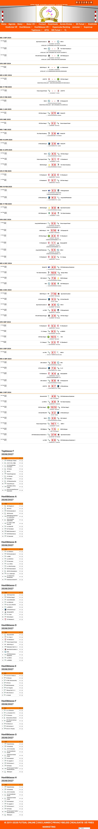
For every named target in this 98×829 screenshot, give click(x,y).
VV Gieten (9, 469)
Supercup (88, 27)
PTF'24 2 (8, 683)
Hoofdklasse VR (41, 27)
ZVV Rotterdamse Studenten (11, 654)
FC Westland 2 (10, 639)
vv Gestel (8, 695)
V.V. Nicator (10, 476)
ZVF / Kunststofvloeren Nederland (12, 490)
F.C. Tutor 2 (10, 637)
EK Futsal (80, 24)
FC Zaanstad (10, 536)
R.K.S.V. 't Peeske (10, 728)
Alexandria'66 (10, 634)
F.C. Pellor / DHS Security (11, 523)
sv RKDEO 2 (10, 607)
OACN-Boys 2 (10, 644)
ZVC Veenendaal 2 (11, 568)
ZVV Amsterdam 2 (11, 554)
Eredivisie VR (11, 27)
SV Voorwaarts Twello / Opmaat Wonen (12, 768)
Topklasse (35, 30)
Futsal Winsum (10, 483)
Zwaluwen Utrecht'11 (12, 579)
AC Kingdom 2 (10, 506)
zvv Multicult (10, 602)
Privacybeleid (61, 822)
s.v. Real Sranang (11, 566)
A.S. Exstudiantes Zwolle (11, 751)
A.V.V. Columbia (11, 748)
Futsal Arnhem (10, 744)
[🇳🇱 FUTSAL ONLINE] (49, 14)
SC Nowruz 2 (9, 723)
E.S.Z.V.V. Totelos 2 (11, 675)
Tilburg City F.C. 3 (10, 690)
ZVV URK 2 (9, 478)
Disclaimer (44, 822)
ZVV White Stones (11, 533)
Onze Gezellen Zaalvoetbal (10, 520)
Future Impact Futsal (12, 642)
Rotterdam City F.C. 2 (12, 647)
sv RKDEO (9, 660)
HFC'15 (8, 471)
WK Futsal (55, 30)
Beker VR (31, 24)
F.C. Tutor (9, 614)
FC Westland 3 (10, 619)
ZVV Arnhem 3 (10, 763)
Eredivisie (92, 24)
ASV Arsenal (10, 513)
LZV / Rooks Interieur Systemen (11, 720)
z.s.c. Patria (10, 563)
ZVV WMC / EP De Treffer (11, 486)
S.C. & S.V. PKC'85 (11, 604)
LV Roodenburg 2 (11, 609)
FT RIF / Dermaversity (11, 680)
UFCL (46, 30)
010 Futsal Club (11, 594)
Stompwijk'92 (10, 612)
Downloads (53, 24)
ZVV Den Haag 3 (11, 597)
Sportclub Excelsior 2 (12, 649)
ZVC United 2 (10, 617)
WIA (8, 651)
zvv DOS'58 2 (10, 558)
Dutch (82, 828)
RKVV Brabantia (10, 685)
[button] (24, 24)
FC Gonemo (9, 715)
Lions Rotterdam (11, 599)
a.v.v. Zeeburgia (11, 573)
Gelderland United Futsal (11, 755)
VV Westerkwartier (11, 481)
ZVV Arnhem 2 (9, 726)
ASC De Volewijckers (12, 571)
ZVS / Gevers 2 (9, 692)
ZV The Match (10, 528)
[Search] (65, 30)
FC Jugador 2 (10, 760)
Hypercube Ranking (61, 27)
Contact (42, 24)
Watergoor (9, 771)
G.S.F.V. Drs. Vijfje (11, 463)
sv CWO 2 (9, 657)
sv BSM (8, 556)
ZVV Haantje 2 (10, 758)
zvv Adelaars (10, 551)
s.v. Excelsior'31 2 (10, 712)
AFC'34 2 (9, 508)
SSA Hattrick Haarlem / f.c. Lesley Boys (12, 516)
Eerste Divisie (66, 24)
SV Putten (9, 765)
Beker (20, 24)
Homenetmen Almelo (11, 717)
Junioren (76, 27)
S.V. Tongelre (9, 687)
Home (3, 24)
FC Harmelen (10, 561)
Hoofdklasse (24, 27)
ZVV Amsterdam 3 (11, 511)
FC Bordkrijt (10, 746)
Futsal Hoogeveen (11, 473)
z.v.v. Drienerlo (10, 710)
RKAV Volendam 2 (11, 531)
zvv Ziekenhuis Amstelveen (10, 576)
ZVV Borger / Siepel (11, 460)
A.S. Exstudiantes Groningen (11, 466)
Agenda (11, 24)
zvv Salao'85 (10, 526)
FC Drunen (9, 678)
